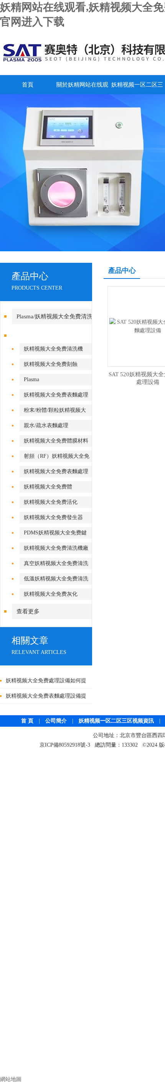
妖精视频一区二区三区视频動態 (137, 88)
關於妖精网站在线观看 (82, 88)
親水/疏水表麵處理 (46, 425)
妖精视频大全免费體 (48, 487)
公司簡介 (56, 721)
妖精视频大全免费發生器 (53, 517)
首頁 (27, 85)
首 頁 (27, 721)
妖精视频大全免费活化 (51, 502)
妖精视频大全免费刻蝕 (51, 364)
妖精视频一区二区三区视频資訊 (116, 721)
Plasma (31, 379)
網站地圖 (10, 1079)
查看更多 (28, 611)
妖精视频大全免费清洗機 (53, 349)
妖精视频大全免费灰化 (51, 594)
